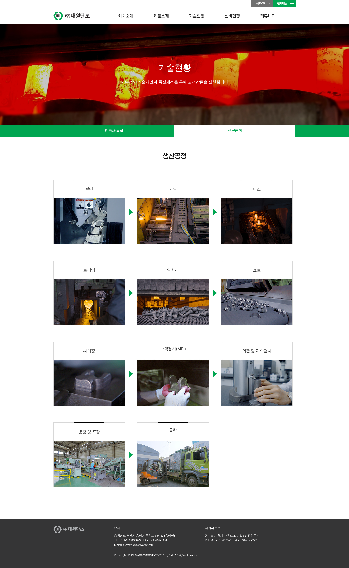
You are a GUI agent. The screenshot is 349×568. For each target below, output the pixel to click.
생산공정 (235, 131)
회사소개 (125, 16)
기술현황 (196, 16)
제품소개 (161, 16)
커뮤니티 (267, 16)
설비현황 (232, 16)
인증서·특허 (114, 131)
